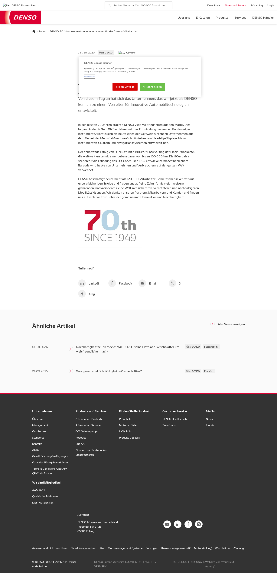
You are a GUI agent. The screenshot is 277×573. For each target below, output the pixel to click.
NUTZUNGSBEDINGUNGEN (188, 562)
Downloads (213, 5)
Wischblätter (222, 548)
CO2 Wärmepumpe (87, 431)
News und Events (235, 5)
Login (270, 5)
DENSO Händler (263, 17)
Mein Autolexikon (43, 502)
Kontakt (37, 444)
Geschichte (39, 431)
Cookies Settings (125, 86)
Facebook (125, 283)
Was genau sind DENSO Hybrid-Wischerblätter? (109, 371)
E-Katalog (203, 17)
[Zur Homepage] (33, 31)
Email (153, 283)
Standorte (38, 437)
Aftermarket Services (89, 425)
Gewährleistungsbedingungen (50, 456)
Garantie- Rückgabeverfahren (50, 462)
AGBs (35, 450)
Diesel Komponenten (83, 548)
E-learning (257, 5)
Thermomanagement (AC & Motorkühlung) (186, 548)
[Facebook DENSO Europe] (188, 524)
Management (40, 425)
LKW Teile (125, 431)
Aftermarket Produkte (89, 419)
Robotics (81, 437)
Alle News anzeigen (231, 324)
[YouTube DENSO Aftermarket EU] (167, 524)
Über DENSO (105, 52)
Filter (102, 548)
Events (210, 425)
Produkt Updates (129, 437)
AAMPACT (38, 490)
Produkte (222, 17)
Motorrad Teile (128, 425)
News (42, 31)
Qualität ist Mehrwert (45, 496)
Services (240, 17)
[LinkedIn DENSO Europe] (177, 524)
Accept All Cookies (152, 86)
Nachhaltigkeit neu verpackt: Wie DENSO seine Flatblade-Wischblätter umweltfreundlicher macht (127, 349)
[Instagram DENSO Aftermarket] (199, 524)
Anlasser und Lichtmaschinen (49, 548)
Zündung (238, 548)
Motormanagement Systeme (125, 548)
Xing (92, 294)
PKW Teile (125, 419)
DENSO (20, 17)
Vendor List (89, 76)
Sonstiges (152, 548)
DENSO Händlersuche (175, 419)
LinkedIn (94, 283)
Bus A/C (80, 444)
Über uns (184, 17)
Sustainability (211, 346)
